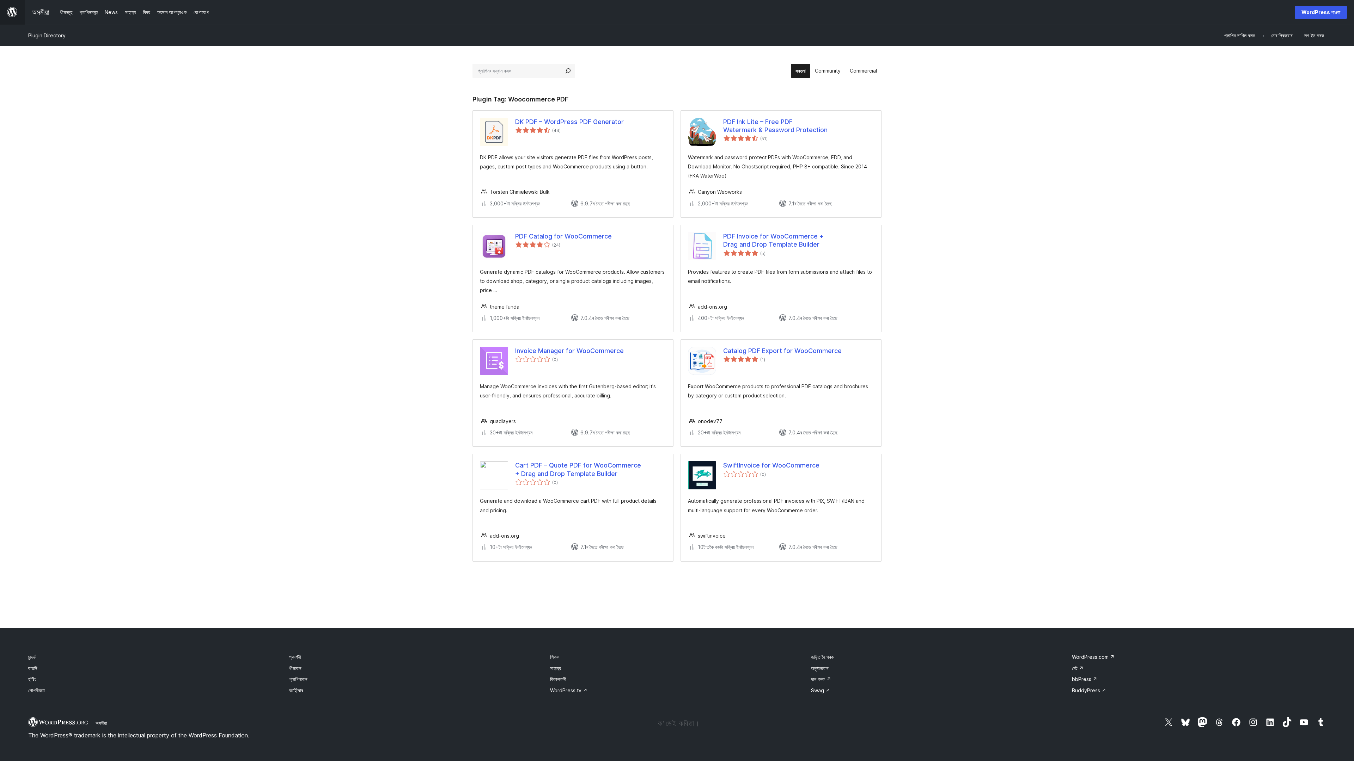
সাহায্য (555, 668)
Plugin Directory (47, 35)
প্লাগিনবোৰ (298, 679)
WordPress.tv (568, 690)
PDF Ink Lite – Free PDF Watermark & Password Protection (775, 126)
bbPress (1084, 679)
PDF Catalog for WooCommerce (563, 236)
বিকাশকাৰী (558, 679)
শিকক (554, 657)
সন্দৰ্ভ (32, 657)
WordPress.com (1093, 657)
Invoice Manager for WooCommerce (569, 350)
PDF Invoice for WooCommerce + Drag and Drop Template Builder (773, 240)
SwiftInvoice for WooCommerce (771, 465)
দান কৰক (821, 679)
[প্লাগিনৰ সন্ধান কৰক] (568, 71)
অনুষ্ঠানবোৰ (819, 668)
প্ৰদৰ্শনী (295, 657)
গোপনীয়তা (36, 690)
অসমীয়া (101, 723)
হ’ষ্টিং (32, 679)
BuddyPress (1089, 690)
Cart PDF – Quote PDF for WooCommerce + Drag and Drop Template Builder (578, 469)
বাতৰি (32, 668)
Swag (820, 690)
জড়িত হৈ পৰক (822, 657)
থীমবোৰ (295, 668)
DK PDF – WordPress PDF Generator (569, 121)
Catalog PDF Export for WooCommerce (782, 350)
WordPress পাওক (1320, 12)
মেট (1078, 668)
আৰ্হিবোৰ (296, 690)
